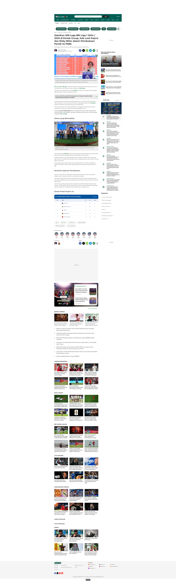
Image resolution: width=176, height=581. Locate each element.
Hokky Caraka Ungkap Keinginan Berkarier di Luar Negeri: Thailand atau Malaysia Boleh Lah (60, 387)
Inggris (86, 19)
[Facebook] (55, 573)
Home (58, 19)
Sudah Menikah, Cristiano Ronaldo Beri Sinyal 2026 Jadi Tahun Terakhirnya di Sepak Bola (91, 405)
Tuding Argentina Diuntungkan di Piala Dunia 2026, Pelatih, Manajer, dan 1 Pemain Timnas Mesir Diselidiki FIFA (61, 405)
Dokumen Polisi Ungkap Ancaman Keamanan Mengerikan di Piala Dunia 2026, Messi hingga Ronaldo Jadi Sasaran (76, 419)
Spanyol (97, 19)
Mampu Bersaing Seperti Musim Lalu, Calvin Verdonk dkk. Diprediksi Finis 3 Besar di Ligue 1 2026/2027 (91, 387)
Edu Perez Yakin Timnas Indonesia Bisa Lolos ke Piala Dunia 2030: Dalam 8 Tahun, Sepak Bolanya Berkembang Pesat (76, 405)
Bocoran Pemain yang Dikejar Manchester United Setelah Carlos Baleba (91, 513)
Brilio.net (91, 566)
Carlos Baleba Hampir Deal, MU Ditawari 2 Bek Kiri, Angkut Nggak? (75, 499)
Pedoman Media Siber (66, 567)
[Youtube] (62, 573)
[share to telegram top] (90, 50)
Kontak (56, 565)
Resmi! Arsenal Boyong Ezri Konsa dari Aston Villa (60, 467)
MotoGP (103, 19)
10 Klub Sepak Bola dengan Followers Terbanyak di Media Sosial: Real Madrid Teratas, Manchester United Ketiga (60, 499)
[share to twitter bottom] (83, 243)
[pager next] (121, 28)
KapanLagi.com (115, 566)
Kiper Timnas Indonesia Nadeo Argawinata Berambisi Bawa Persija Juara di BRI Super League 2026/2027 (91, 436)
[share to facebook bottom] (80, 243)
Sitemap (56, 569)
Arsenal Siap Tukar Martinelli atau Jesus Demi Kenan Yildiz (91, 481)
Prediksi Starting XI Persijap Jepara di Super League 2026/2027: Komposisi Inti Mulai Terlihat (76, 436)
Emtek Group (82, 88)
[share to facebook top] (80, 50)
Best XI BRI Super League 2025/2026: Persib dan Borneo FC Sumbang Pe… (113, 87)
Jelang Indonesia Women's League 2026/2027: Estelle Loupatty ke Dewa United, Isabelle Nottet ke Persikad (112, 188)
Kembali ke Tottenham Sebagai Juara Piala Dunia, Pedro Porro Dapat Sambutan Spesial (60, 419)
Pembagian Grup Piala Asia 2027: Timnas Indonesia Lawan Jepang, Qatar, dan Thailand (113, 117)
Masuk (118, 16)
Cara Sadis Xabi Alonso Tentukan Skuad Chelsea (60, 481)
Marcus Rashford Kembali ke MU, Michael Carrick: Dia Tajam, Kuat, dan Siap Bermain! (61, 513)
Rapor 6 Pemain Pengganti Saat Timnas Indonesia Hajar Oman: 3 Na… (113, 76)
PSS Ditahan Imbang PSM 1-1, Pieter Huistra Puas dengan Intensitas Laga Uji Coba (91, 324)
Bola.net (113, 564)
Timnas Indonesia (60, 361)
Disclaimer (63, 565)
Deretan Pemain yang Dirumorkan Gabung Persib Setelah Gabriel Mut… (113, 70)
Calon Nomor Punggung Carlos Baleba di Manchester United (91, 499)
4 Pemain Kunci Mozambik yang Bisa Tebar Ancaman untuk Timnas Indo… (114, 82)
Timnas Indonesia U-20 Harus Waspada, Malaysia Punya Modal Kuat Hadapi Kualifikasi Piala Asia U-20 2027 (113, 174)
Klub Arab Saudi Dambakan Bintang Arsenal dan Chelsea (76, 481)
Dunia (91, 19)
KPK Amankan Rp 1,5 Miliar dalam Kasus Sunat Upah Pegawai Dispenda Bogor (91, 553)
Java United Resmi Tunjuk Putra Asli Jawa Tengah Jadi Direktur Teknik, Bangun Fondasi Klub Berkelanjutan (60, 324)
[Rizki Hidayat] (59, 243)
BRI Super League (65, 19)
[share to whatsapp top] (87, 50)
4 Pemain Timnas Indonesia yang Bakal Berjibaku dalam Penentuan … (113, 93)
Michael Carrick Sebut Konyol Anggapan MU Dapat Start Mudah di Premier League (76, 513)
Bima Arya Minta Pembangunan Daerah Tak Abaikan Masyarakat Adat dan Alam (60, 553)
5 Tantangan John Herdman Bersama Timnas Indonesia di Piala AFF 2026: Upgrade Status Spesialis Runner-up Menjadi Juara (111, 64)
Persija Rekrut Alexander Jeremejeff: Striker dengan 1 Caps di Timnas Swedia (61, 450)
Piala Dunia (80, 19)
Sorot (56, 527)
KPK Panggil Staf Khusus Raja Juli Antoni (75, 552)
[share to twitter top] (83, 50)
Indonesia (73, 19)
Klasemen (71, 23)
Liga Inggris (58, 455)
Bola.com (103, 564)
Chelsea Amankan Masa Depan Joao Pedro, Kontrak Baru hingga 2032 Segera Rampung (76, 468)
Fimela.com (103, 566)
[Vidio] (60, 573)
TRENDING (104, 193)
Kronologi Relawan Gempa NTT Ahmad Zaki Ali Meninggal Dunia (60, 539)
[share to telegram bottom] (90, 243)
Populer (106, 100)
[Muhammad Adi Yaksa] (56, 50)
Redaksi (56, 567)
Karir (76, 567)
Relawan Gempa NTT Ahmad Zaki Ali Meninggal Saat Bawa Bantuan (76, 539)
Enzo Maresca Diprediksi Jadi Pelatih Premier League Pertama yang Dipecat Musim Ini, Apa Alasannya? (91, 468)
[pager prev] (54, 28)
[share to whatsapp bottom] (87, 243)
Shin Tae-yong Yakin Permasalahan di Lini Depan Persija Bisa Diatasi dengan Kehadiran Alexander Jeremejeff (61, 436)
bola (61, 17)
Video (113, 19)
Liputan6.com (92, 564)
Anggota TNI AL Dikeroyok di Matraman (91, 539)
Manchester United (61, 487)
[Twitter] (57, 573)
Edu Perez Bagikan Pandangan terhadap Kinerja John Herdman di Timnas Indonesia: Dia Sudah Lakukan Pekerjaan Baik (76, 387)
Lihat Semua (117, 100)
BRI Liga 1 (65, 86)
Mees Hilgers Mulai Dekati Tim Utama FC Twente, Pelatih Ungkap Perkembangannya (60, 373)
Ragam (108, 19)
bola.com (82, 576)
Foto (117, 19)
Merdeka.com (92, 568)
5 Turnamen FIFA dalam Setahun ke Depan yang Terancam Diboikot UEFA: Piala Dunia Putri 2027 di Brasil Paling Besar (91, 419)
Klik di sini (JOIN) (63, 113)
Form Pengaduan (79, 565)
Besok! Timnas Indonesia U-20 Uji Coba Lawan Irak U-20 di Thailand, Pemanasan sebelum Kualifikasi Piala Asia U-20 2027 (76, 373)
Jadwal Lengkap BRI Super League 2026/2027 (67, 356)
